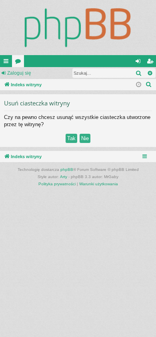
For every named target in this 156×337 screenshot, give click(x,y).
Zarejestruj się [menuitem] (151, 62)
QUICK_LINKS (7, 62)
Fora (19, 62)
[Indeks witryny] (78, 27)
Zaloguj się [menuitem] (139, 62)
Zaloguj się (19, 73)
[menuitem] (148, 84)
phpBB (66, 169)
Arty (63, 176)
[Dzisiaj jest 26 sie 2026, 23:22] (138, 84)
